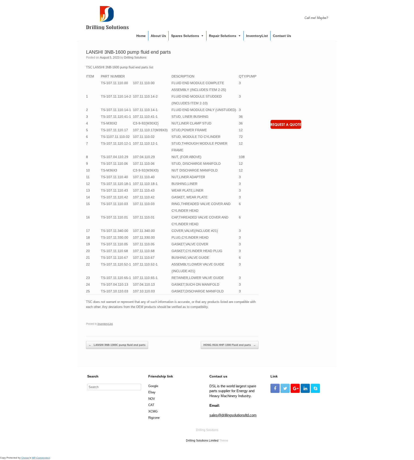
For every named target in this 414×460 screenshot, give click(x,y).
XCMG (153, 411)
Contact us (282, 36)
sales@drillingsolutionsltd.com (233, 415)
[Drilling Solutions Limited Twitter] (285, 388)
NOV (151, 399)
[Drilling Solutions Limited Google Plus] (295, 388)
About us (158, 36)
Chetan (25, 457)
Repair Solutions (222, 36)
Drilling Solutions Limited (202, 440)
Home (141, 36)
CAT (151, 405)
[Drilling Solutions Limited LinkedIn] (305, 388)
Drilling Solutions (135, 57)
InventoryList (257, 36)
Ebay (151, 392)
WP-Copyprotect (41, 457)
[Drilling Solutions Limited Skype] (315, 388)
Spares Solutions (185, 36)
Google (153, 386)
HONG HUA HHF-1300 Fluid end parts (229, 344)
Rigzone (154, 417)
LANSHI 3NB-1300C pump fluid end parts (117, 344)
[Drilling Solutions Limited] (107, 18)
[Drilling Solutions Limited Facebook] (275, 388)
